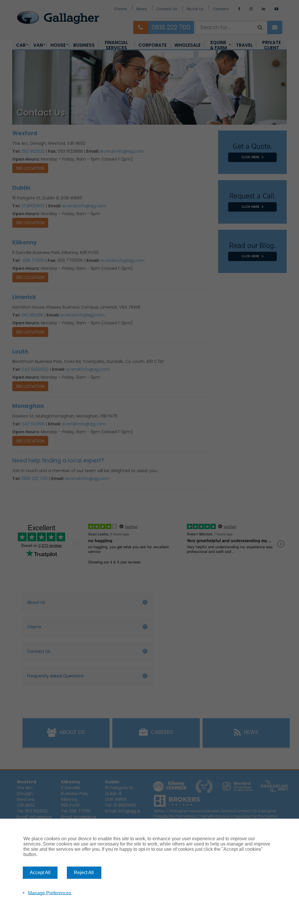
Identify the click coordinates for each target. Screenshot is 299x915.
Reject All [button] (84, 872)
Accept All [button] (40, 872)
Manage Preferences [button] (49, 892)
